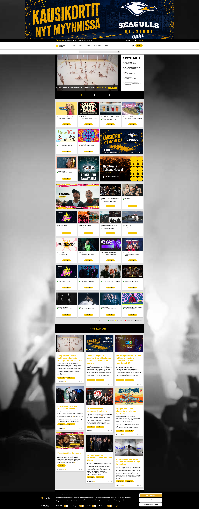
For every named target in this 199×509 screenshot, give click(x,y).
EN (139, 40)
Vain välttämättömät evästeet (150, 504)
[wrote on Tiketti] (70, 343)
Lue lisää (61, 377)
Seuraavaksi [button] (114, 95)
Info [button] (88, 45)
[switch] (81, 506)
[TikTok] (133, 40)
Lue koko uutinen (101, 87)
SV (142, 40)
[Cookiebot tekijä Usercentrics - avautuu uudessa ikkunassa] (45, 506)
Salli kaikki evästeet (150, 495)
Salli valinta (150, 500)
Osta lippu (71, 377)
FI (140, 40)
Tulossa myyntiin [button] (101, 95)
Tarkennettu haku (125, 51)
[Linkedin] (135, 40)
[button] (56, 88)
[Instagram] (132, 40)
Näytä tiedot (118, 506)
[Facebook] (130, 40)
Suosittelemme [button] (86, 95)
